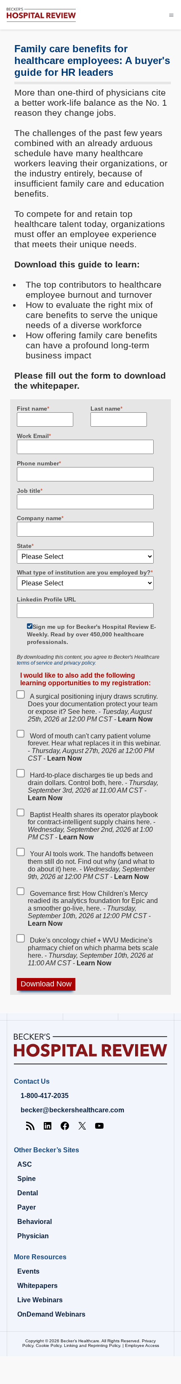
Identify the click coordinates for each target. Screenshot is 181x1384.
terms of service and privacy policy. (56, 663)
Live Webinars (40, 1300)
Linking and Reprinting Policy (92, 1345)
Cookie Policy (48, 1345)
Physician (33, 1236)
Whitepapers (37, 1285)
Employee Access (142, 1345)
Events (28, 1271)
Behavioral (34, 1221)
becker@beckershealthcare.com (72, 1110)
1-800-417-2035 (45, 1095)
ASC (24, 1164)
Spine (26, 1178)
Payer (26, 1207)
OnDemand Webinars (51, 1314)
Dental (27, 1193)
